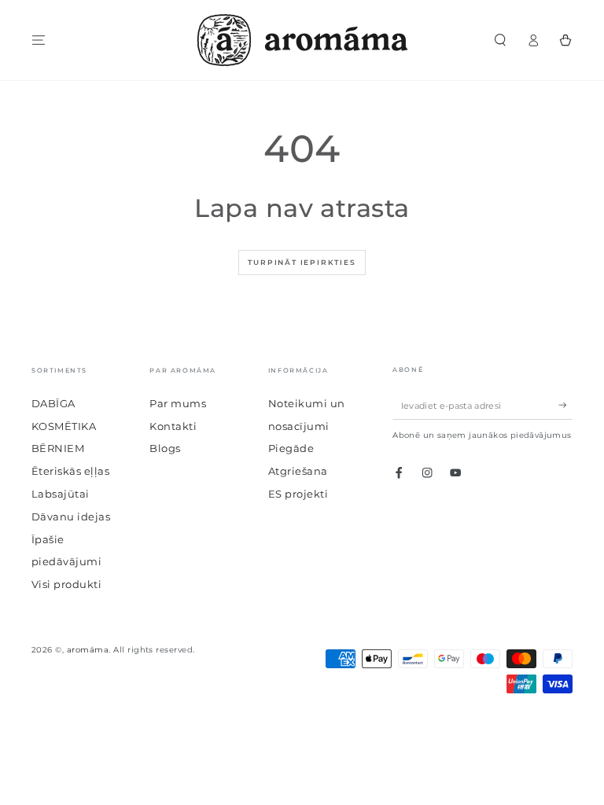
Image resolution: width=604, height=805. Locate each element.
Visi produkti (66, 584)
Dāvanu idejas (70, 517)
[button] (500, 39)
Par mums (177, 404)
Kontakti (173, 426)
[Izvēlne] (38, 39)
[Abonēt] (565, 405)
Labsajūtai (60, 494)
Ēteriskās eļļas (70, 471)
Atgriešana (298, 471)
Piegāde (291, 448)
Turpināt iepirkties (301, 262)
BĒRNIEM (57, 448)
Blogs (164, 448)
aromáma (88, 649)
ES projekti (298, 494)
